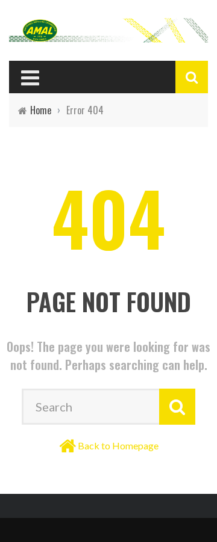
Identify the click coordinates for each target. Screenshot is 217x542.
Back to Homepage (118, 445)
